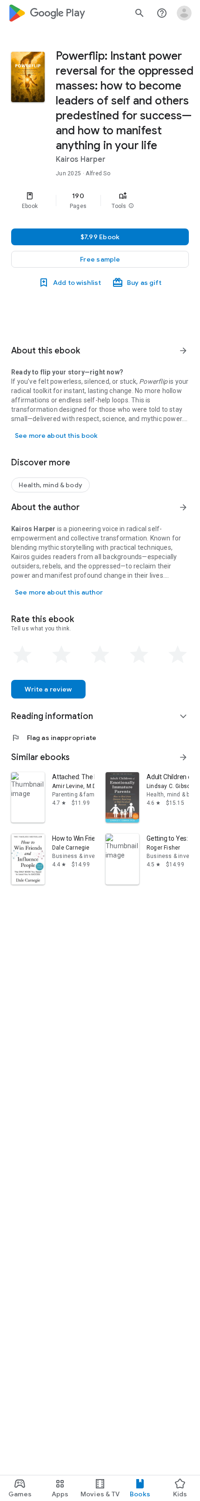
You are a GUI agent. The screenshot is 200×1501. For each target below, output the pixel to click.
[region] (100, 200)
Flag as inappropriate (53, 737)
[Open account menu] (184, 13)
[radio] (22, 654)
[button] (131, 206)
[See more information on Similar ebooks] (183, 757)
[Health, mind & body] (50, 485)
